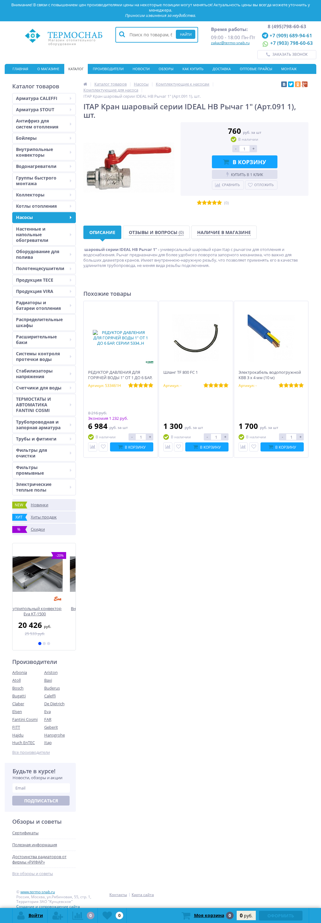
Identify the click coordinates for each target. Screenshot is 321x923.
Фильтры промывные (30, 470)
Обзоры (166, 68)
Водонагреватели (36, 166)
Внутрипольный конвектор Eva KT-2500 (44, 611)
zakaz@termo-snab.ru (230, 42)
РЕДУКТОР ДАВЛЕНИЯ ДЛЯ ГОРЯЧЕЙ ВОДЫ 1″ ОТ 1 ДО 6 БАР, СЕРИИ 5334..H (120, 378)
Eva (47, 711)
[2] (44, 643)
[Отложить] (103, 446)
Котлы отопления (36, 206)
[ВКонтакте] (284, 84)
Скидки (31, 529)
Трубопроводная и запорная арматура (38, 424)
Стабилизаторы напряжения (34, 373)
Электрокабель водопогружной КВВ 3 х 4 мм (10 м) (270, 375)
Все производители (31, 752)
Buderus (52, 688)
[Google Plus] (305, 84)
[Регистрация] (58, 915)
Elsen (17, 711)
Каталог (76, 68)
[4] (214, 203)
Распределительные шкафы (39, 322)
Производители (108, 68)
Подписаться (41, 801)
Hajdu (18, 735)
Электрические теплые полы (33, 487)
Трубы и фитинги (36, 439)
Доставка (222, 68)
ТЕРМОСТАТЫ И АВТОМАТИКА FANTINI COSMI (33, 404)
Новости (141, 68)
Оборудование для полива (37, 254)
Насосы (24, 217)
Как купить (192, 68)
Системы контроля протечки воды (38, 356)
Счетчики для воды (38, 388)
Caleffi (50, 696)
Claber (18, 704)
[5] (219, 203)
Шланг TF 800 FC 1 (180, 372)
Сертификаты (52, 78)
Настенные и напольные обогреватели (32, 234)
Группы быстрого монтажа (36, 180)
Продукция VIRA (34, 291)
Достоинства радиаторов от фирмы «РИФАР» (39, 859)
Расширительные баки (36, 339)
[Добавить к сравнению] (92, 446)
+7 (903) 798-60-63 (291, 43)
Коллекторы (30, 195)
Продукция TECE (34, 280)
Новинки (32, 505)
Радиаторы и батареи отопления (38, 305)
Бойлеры (26, 138)
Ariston (51, 672)
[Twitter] (291, 84)
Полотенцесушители (40, 268)
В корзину (249, 162)
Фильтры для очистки (31, 453)
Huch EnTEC (23, 742)
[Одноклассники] (298, 84)
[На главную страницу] (85, 84)
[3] (48, 643)
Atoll (16, 680)
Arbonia (19, 672)
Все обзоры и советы (32, 873)
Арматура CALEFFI (36, 98)
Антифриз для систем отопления (37, 123)
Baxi (48, 680)
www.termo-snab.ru (37, 891)
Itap (48, 742)
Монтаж (289, 68)
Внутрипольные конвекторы (34, 152)
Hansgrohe (54, 735)
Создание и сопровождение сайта (48, 906)
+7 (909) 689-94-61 (290, 35)
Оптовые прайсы (256, 68)
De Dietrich (54, 704)
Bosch (18, 688)
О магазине (48, 68)
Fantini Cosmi (25, 719)
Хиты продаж (36, 517)
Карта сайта (143, 894)
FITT (16, 727)
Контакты (22, 78)
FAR (47, 719)
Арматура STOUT (35, 109)
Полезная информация (34, 844)
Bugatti (19, 696)
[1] (39, 643)
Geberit (51, 727)
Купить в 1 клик (247, 174)
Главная (20, 68)
